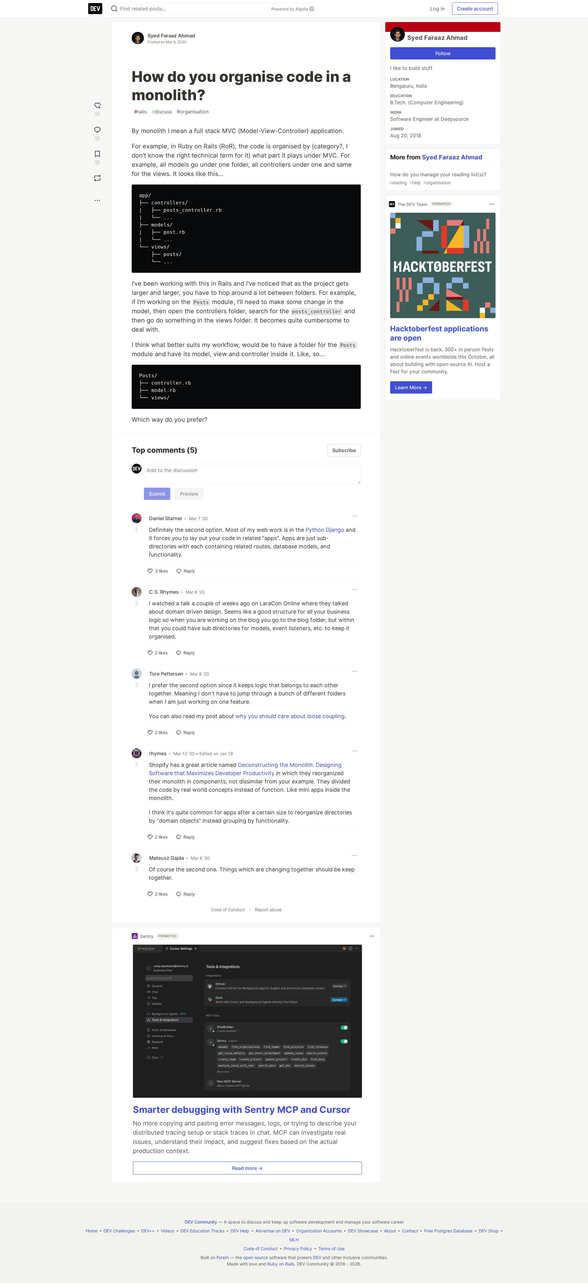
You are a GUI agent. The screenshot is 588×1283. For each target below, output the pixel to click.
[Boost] (97, 178)
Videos (167, 1230)
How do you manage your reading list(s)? (437, 178)
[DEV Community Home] (95, 8)
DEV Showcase (363, 1230)
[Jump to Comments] (97, 133)
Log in (437, 9)
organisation (193, 112)
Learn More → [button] (411, 387)
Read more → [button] (247, 1168)
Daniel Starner (165, 518)
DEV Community (201, 1221)
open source (255, 1257)
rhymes (158, 753)
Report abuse (268, 909)
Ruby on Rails (280, 1263)
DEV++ (148, 1230)
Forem (223, 1257)
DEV (317, 1257)
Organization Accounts (319, 1230)
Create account (475, 9)
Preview (189, 494)
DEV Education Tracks (202, 1230)
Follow (442, 53)
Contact (410, 1230)
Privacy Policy (298, 1248)
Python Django (325, 530)
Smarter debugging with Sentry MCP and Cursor (241, 1109)
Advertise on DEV (272, 1230)
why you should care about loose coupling (290, 716)
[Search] (114, 8)
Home (91, 1230)
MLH (294, 1239)
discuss (162, 112)
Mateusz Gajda (166, 858)
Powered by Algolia (290, 8)
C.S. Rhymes (164, 592)
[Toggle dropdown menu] (355, 516)
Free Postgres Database (448, 1230)
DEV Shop (489, 1230)
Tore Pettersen (166, 674)
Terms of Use (331, 1248)
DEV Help (240, 1230)
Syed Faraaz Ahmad (171, 35)
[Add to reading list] (97, 157)
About (390, 1230)
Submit (157, 494)
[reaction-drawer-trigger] (97, 108)
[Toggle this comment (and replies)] (137, 529)
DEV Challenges (119, 1230)
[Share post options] (97, 200)
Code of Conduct (228, 909)
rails (140, 112)
